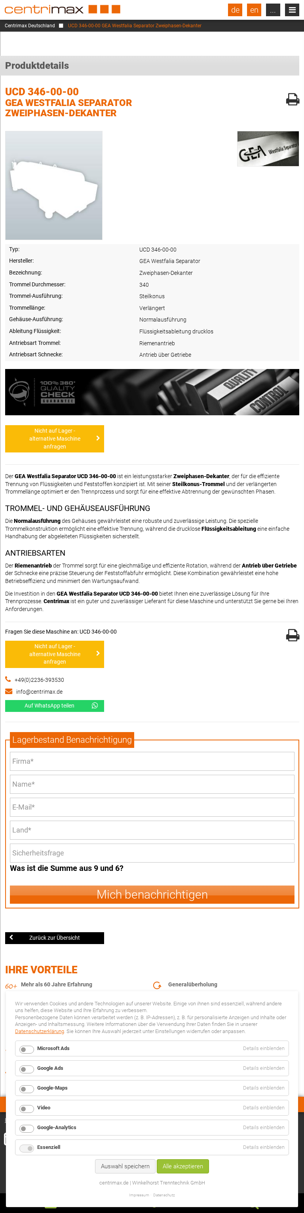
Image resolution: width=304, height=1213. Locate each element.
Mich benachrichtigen (152, 894)
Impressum (139, 1195)
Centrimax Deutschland (30, 25)
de (235, 10)
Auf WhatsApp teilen (49, 705)
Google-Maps (52, 1088)
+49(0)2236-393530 (39, 680)
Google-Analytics (56, 1127)
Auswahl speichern (125, 1166)
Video (43, 1108)
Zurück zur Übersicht (54, 938)
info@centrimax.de (39, 692)
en (254, 10)
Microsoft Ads (53, 1048)
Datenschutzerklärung (39, 1031)
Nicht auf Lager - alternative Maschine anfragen (54, 438)
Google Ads (50, 1068)
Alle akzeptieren (183, 1166)
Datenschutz (164, 1195)
